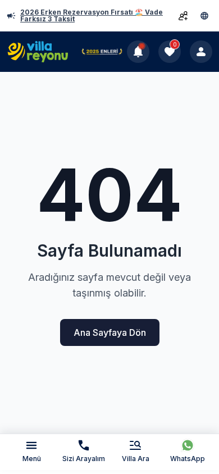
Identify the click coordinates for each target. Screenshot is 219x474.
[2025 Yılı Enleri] (101, 51)
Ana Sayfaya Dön (110, 332)
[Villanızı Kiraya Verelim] (183, 15)
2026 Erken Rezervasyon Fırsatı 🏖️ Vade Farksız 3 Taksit (91, 15)
